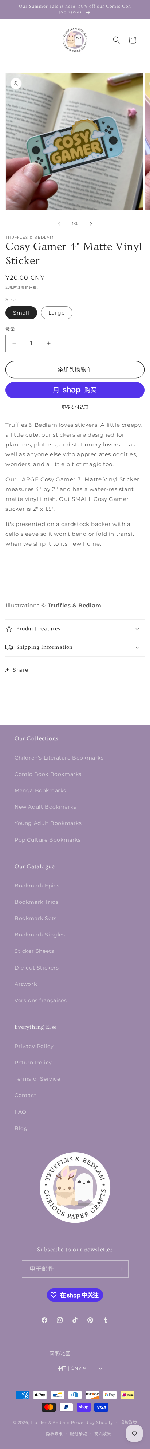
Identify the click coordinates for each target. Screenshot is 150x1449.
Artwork (26, 984)
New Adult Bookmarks (45, 807)
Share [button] (20, 670)
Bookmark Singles (40, 934)
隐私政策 (54, 1433)
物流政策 (102, 1433)
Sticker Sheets (34, 951)
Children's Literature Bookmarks (59, 757)
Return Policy (33, 1062)
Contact (25, 1095)
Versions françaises (41, 1000)
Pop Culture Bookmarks (48, 840)
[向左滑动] (59, 224)
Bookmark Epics (37, 885)
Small (21, 312)
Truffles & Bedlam (50, 1422)
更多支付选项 (75, 407)
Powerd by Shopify (92, 1422)
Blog (21, 1128)
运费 (32, 287)
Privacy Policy (34, 1046)
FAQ (21, 1112)
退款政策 (128, 1422)
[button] (15, 40)
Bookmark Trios (36, 902)
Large (56, 312)
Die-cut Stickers (37, 967)
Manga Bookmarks (40, 790)
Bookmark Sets (36, 918)
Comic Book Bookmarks (48, 774)
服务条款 (78, 1433)
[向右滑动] (91, 224)
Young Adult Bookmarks (48, 823)
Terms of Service (37, 1079)
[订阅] (120, 1269)
